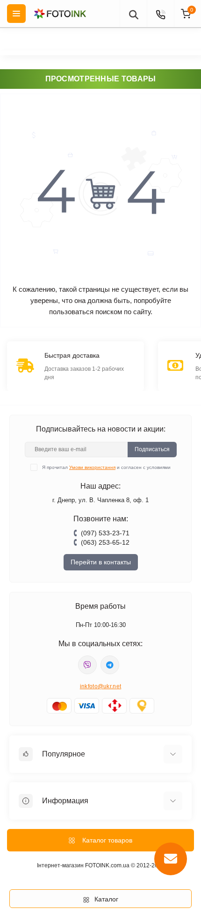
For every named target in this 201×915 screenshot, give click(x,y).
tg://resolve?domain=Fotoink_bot (109, 665)
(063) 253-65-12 (105, 542)
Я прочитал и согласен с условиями (106, 467)
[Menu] (16, 13)
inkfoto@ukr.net (101, 686)
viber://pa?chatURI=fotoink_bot (87, 665)
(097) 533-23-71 (105, 533)
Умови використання (92, 467)
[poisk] (133, 13)
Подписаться (152, 449)
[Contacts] (160, 13)
